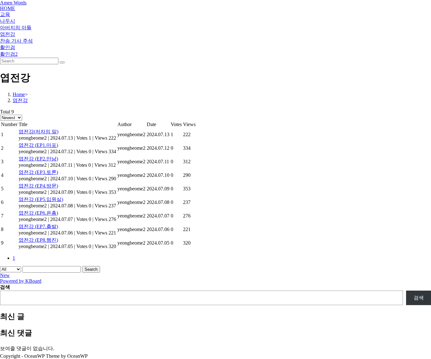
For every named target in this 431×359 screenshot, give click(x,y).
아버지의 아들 (16, 27)
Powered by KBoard (20, 281)
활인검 (7, 47)
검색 (5, 287)
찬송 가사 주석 (16, 40)
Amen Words (13, 2)
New (5, 275)
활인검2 (9, 54)
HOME (7, 8)
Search (91, 269)
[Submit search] (62, 62)
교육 (5, 14)
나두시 (7, 21)
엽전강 (7, 34)
